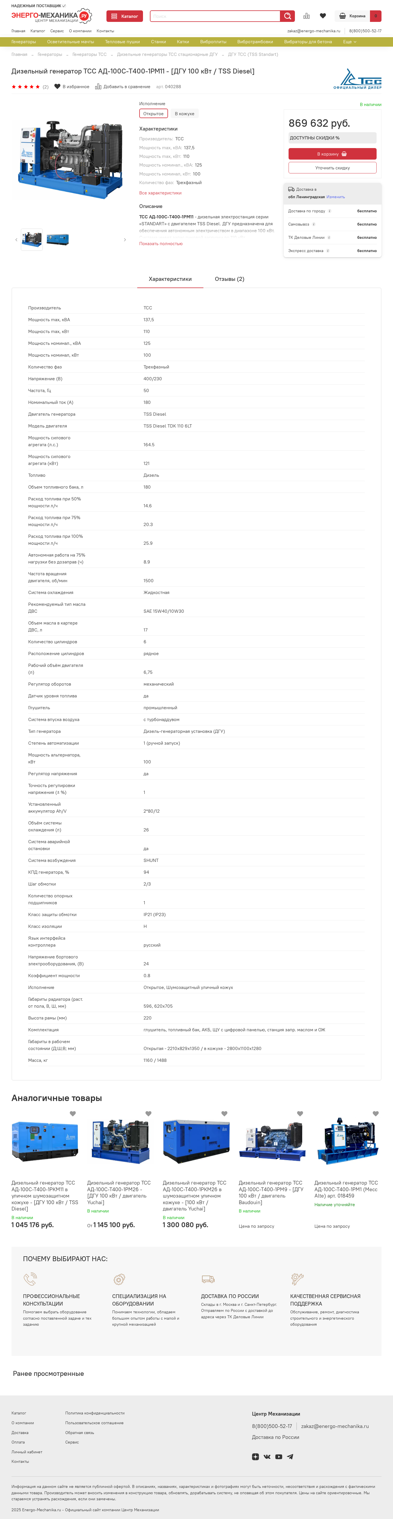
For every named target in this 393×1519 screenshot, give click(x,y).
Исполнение (152, 103)
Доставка (20, 1432)
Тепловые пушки (122, 41)
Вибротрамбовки (255, 41)
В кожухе (184, 113)
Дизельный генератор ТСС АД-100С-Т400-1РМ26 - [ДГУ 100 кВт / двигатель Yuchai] (119, 1192)
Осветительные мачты (70, 41)
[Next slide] (121, 160)
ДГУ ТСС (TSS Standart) (253, 54)
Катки (183, 41)
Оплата (18, 1442)
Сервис (57, 30)
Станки (158, 41)
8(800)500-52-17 (365, 30)
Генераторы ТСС (90, 54)
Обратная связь (79, 1432)
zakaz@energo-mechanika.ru (313, 30)
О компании (80, 30)
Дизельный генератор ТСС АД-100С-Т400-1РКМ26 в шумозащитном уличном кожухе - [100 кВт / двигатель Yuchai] (194, 1195)
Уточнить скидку (332, 168)
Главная (18, 30)
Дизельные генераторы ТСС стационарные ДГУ (167, 54)
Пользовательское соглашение (94, 1422)
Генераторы (24, 41)
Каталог (129, 16)
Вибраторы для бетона (308, 41)
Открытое (153, 113)
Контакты (105, 30)
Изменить (336, 196)
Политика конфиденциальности (95, 1413)
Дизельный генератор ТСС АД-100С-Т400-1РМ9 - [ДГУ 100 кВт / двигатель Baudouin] (271, 1192)
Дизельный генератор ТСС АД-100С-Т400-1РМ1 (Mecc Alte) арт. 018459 (346, 1189)
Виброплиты (213, 41)
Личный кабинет (27, 1451)
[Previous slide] (21, 160)
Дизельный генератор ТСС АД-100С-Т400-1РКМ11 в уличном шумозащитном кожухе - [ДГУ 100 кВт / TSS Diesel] (45, 1195)
